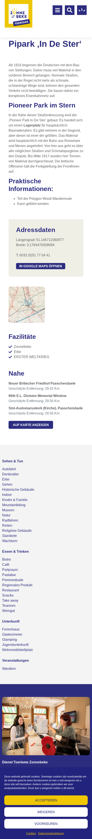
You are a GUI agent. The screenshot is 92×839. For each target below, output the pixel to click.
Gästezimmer (12, 634)
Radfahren (10, 520)
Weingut (8, 611)
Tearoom (8, 605)
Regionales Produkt (17, 585)
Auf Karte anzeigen (31, 425)
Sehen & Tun (12, 461)
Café (5, 564)
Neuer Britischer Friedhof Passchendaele (42, 383)
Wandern (9, 668)
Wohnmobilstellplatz (17, 650)
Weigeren (46, 812)
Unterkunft (10, 621)
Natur (6, 515)
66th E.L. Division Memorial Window (37, 396)
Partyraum (10, 570)
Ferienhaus (10, 629)
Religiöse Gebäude (17, 530)
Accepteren (46, 800)
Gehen (7, 484)
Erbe (5, 479)
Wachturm (9, 541)
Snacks (7, 595)
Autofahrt (9, 469)
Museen (8, 510)
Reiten (7, 525)
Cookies (31, 833)
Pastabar (9, 575)
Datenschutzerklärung (51, 833)
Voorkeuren (46, 824)
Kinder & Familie (15, 500)
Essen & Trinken (15, 551)
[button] (40, 266)
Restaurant (10, 590)
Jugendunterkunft (15, 645)
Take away (10, 600)
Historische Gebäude (18, 489)
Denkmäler (10, 474)
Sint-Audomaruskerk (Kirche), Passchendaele (46, 408)
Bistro (6, 559)
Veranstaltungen (15, 660)
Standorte (9, 536)
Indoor (7, 495)
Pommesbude (12, 580)
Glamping (9, 639)
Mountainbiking (13, 505)
